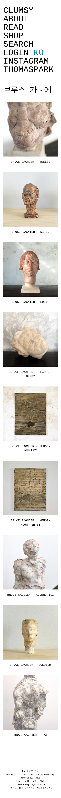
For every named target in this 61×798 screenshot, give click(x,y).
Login (15, 53)
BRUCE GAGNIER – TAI (30, 735)
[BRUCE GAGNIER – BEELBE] (30, 129)
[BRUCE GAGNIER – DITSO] (30, 199)
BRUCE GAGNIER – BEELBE (30, 162)
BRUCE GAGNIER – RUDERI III (30, 594)
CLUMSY (18, 11)
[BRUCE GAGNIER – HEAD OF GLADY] (30, 339)
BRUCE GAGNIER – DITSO (30, 232)
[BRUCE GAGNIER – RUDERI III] (30, 562)
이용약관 (13, 788)
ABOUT (15, 19)
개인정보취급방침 (44, 788)
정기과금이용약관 (26, 788)
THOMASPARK (28, 70)
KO (39, 53)
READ (13, 27)
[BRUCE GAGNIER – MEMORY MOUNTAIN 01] (30, 488)
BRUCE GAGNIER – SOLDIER (30, 665)
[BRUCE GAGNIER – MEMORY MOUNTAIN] (30, 413)
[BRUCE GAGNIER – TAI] (30, 702)
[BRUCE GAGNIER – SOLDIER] (30, 632)
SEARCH (18, 44)
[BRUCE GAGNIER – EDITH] (30, 269)
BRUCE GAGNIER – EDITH (30, 302)
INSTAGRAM (26, 61)
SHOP (13, 36)
